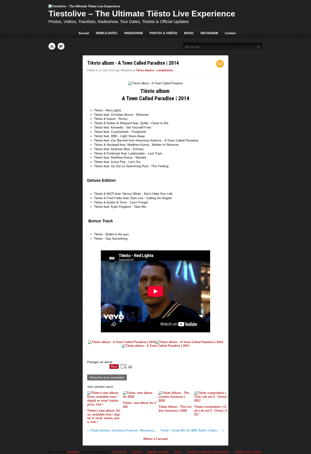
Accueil (84, 33)
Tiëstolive (73, 452)
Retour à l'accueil (155, 439)
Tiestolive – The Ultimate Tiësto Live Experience (141, 13)
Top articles (119, 452)
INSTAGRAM (209, 33)
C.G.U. (178, 452)
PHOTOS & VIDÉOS (163, 33)
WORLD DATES (106, 33)
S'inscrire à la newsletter (107, 377)
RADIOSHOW (133, 33)
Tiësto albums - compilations (154, 70)
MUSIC (189, 33)
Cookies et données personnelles (208, 452)
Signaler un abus (158, 452)
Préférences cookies (248, 452)
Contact (230, 33)
